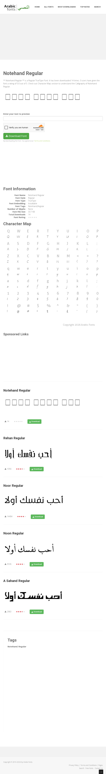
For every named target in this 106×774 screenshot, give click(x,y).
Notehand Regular (17, 390)
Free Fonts (89, 768)
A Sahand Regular (16, 581)
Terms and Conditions (42, 141)
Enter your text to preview (16, 114)
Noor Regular (13, 486)
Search (97, 7)
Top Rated (85, 7)
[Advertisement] (53, 36)
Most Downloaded (67, 7)
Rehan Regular (14, 438)
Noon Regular (13, 533)
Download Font (17, 136)
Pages (100, 765)
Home (37, 7)
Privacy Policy (74, 765)
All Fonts (48, 7)
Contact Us (99, 768)
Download (35, 421)
